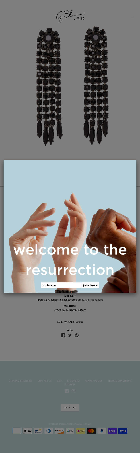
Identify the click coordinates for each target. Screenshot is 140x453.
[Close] (136, 160)
